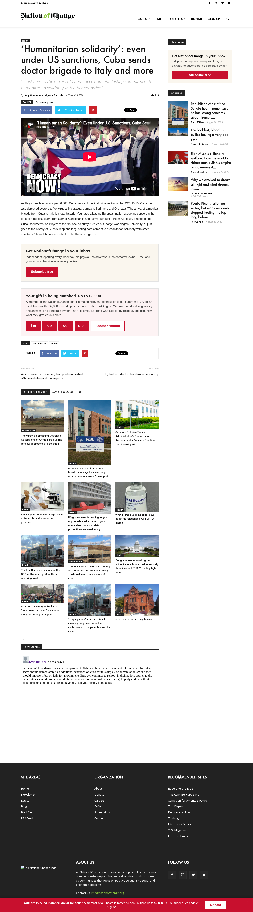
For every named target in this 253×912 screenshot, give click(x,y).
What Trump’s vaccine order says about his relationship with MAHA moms (134, 518)
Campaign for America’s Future (188, 800)
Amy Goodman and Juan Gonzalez (45, 95)
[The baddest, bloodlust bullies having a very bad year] (178, 132)
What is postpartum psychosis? (133, 619)
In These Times (178, 836)
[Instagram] (216, 3)
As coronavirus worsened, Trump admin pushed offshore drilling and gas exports (52, 376)
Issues (142, 19)
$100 (81, 326)
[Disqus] (90, 704)
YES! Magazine (177, 830)
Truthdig (173, 818)
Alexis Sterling (199, 171)
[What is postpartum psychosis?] (137, 600)
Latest (160, 19)
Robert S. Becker (200, 143)
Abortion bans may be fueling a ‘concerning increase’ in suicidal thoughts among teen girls (40, 610)
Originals (177, 19)
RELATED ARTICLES (35, 392)
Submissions (102, 812)
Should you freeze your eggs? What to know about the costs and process (42, 518)
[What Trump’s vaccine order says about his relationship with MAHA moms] (137, 497)
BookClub (27, 812)
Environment (28, 430)
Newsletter (28, 794)
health (54, 343)
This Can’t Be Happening (183, 794)
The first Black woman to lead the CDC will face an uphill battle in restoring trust (40, 574)
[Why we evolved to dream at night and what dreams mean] (178, 184)
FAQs (97, 806)
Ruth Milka (197, 122)
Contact (99, 818)
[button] (227, 18)
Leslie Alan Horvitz (202, 193)
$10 (33, 326)
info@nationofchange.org (107, 893)
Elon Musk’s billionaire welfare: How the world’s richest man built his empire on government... (211, 160)
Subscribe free (42, 271)
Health (25, 40)
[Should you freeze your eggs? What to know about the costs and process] (42, 496)
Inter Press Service (180, 824)
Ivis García (197, 221)
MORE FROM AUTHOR (67, 392)
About (98, 788)
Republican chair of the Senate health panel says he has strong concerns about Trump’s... (209, 110)
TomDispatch (176, 806)
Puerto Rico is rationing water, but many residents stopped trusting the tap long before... (210, 210)
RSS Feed (27, 818)
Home (25, 788)
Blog (24, 806)
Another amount (107, 326)
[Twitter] (223, 3)
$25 (49, 326)
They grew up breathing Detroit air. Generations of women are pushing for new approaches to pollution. (41, 439)
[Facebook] (209, 3)
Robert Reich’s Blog (180, 788)
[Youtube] (229, 3)
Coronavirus (39, 343)
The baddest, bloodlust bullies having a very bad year (209, 134)
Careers (99, 800)
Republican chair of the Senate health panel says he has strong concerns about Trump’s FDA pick (88, 472)
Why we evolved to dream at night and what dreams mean (210, 184)
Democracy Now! (45, 102)
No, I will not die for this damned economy (131, 374)
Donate (197, 19)
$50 (65, 326)
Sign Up (214, 19)
